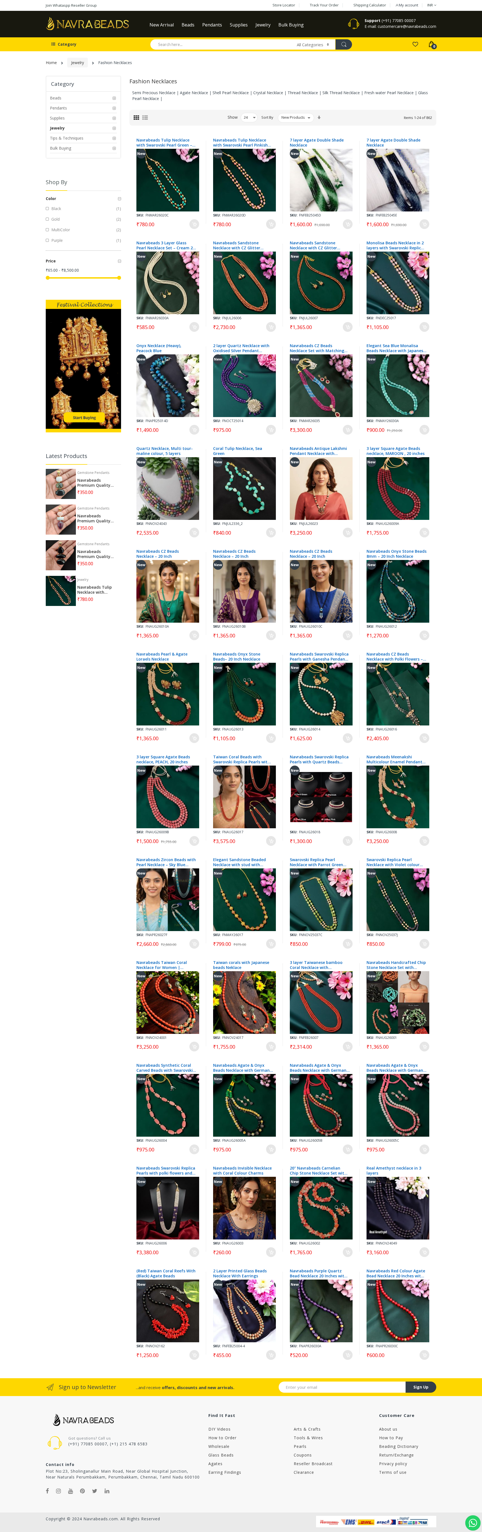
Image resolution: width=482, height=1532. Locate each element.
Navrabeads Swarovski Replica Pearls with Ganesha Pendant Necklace (319, 657)
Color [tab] (51, 198)
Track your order (324, 5)
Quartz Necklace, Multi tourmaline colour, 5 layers (164, 451)
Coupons (303, 1455)
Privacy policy (393, 1463)
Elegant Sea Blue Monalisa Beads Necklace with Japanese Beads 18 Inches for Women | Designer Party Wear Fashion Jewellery (396, 348)
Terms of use (393, 1472)
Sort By (267, 117)
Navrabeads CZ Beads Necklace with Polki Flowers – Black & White (395, 657)
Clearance (304, 1472)
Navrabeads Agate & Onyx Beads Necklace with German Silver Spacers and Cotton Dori (243, 1068)
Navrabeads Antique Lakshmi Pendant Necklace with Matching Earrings (318, 451)
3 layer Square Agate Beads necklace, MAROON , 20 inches (396, 451)
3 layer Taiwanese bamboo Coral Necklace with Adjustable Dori (316, 965)
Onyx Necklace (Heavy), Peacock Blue (158, 348)
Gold (55, 219)
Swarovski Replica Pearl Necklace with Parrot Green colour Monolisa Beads (316, 862)
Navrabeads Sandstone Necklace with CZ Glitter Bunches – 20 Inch (236, 245)
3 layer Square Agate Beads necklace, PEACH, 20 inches (163, 759)
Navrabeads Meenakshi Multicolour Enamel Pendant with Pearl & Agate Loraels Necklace (394, 759)
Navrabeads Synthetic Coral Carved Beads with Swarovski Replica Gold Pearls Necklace (164, 1068)
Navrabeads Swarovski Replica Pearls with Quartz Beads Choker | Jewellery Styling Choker (319, 759)
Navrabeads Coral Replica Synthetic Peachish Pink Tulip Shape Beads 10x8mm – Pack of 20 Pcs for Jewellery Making (61, 1502)
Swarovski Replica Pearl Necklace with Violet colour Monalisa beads (393, 862)
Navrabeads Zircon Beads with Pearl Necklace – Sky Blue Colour (166, 862)
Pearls (300, 1446)
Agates (215, 1463)
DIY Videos (219, 1429)
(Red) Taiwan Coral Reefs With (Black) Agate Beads (166, 1273)
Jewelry (77, 62)
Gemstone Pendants (93, 472)
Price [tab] (51, 261)
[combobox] (221, 44)
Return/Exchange (396, 1455)
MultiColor (60, 229)
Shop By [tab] (56, 182)
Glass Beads (221, 1455)
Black (55, 208)
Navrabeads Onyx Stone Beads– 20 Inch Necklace (236, 657)
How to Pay (391, 1437)
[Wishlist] (415, 44)
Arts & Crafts (307, 1429)
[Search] (343, 44)
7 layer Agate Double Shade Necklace (317, 143)
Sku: (140, 215)
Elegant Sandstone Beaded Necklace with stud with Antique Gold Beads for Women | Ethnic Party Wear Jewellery (240, 862)
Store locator (284, 5)
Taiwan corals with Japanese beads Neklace (241, 965)
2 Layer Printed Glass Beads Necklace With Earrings (240, 1273)
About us (388, 1429)
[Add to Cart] (194, 224)
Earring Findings (224, 1472)
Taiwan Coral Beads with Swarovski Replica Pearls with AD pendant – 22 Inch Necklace (243, 759)
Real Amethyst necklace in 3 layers (394, 1171)
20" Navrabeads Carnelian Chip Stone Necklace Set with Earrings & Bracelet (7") (318, 1171)
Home (51, 62)
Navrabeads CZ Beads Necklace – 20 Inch (157, 554)
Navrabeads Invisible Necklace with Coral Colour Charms (242, 1171)
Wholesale (219, 1446)
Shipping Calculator (369, 5)
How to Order (222, 1437)
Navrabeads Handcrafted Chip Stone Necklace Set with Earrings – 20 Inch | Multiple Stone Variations (396, 965)
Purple (56, 240)
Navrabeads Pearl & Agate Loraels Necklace (161, 657)
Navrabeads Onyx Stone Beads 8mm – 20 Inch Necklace (396, 554)
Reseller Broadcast (313, 1463)
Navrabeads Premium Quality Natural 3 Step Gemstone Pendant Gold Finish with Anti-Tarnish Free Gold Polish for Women (96, 483)
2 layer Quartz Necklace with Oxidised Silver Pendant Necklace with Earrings (241, 348)
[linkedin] (107, 1491)
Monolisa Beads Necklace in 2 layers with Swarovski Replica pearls (395, 245)
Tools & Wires (308, 1437)
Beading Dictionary (398, 1446)
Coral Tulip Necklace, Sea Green (237, 451)
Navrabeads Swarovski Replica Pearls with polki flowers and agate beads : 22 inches (165, 1171)
